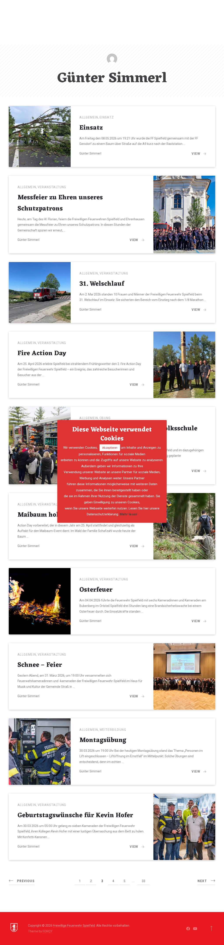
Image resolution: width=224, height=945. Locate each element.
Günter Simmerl (90, 153)
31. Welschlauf (101, 284)
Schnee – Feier (40, 665)
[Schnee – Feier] (184, 676)
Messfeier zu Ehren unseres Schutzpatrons (60, 203)
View (196, 153)
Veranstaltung (52, 187)
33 (143, 881)
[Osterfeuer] (40, 601)
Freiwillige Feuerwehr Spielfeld (74, 925)
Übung (105, 418)
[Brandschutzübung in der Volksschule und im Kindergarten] (40, 445)
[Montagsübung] (40, 751)
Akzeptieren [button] (109, 447)
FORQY (47, 931)
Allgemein (88, 117)
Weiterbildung (113, 729)
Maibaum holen (42, 515)
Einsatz (107, 117)
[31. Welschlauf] (40, 292)
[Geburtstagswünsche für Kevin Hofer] (184, 827)
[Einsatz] (40, 136)
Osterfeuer (95, 590)
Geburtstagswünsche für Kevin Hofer (75, 815)
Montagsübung (102, 740)
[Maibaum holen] (184, 526)
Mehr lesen (128, 514)
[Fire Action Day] (184, 365)
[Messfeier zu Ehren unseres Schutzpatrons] (184, 214)
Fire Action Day (42, 353)
